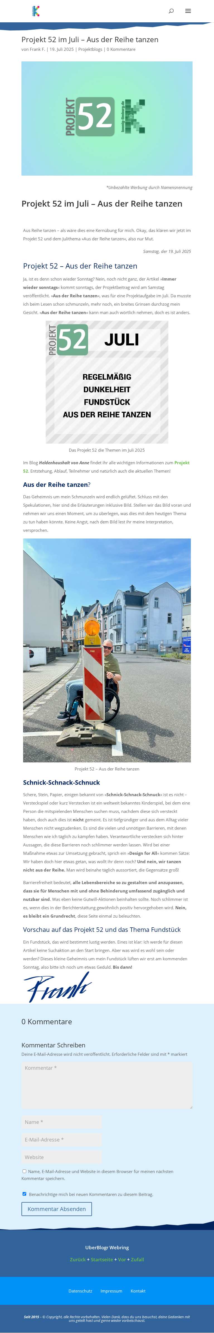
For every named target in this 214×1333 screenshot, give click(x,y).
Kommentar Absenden (57, 1209)
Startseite (102, 1259)
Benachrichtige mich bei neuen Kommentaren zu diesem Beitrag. (91, 1194)
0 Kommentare (121, 49)
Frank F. (37, 49)
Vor (122, 1259)
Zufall (137, 1259)
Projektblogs (90, 49)
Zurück (78, 1259)
